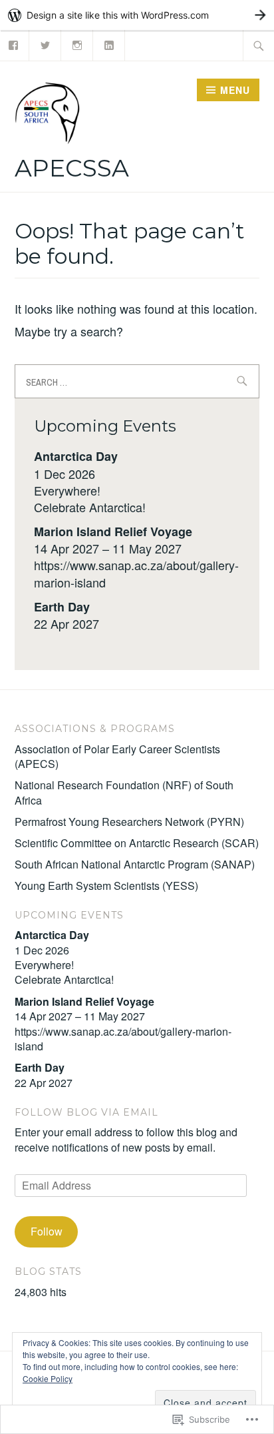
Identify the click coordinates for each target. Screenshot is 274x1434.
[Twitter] (45, 43)
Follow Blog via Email (86, 1112)
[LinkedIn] (109, 43)
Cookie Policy (47, 1378)
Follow (47, 1231)
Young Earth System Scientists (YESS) (106, 885)
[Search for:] (258, 45)
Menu (235, 90)
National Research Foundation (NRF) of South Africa (124, 792)
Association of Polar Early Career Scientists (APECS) (117, 756)
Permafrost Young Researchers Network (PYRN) (129, 821)
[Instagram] (77, 43)
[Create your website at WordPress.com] (137, 15)
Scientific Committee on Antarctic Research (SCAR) (137, 843)
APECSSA (72, 167)
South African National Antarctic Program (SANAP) (135, 864)
